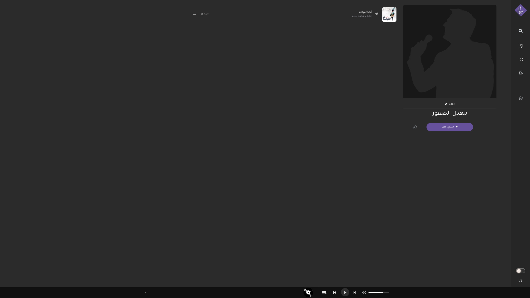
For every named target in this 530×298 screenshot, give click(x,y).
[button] (194, 14)
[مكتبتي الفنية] (520, 98)
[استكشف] (520, 59)
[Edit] (415, 127)
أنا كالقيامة (365, 12)
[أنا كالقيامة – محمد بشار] (389, 14)
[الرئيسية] (520, 45)
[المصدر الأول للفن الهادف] (520, 10)
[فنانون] (520, 72)
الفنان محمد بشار (362, 16)
